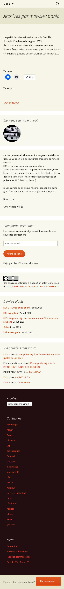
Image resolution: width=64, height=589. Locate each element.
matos (10, 482)
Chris (6, 354)
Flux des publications (17, 551)
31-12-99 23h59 (22, 377)
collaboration (13, 450)
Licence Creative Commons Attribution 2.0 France (34, 286)
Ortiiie (6, 327)
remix (9, 498)
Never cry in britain (16, 492)
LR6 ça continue (11, 312)
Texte (9, 519)
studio (10, 514)
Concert (11, 456)
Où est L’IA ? (35, 371)
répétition (12, 503)
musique (11, 487)
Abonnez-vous (14, 253)
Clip (9, 445)
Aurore (10, 435)
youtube (11, 524)
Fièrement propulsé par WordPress (21, 582)
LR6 (8, 477)
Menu (6, 3)
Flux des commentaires (19, 556)
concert (11, 461)
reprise (10, 508)
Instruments (13, 471)
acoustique (12, 424)
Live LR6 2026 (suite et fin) (16, 307)
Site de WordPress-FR (18, 562)
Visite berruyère (11, 332)
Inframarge (12, 466)
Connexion (12, 546)
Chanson (11, 440)
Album (10, 429)
